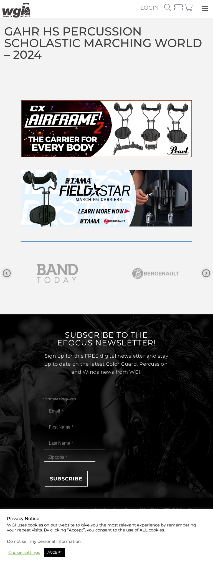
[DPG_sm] (159, 273)
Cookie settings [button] (24, 552)
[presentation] (7, 273)
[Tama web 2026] (106, 225)
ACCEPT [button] (54, 552)
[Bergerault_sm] (61, 273)
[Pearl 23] (106, 155)
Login (149, 7)
